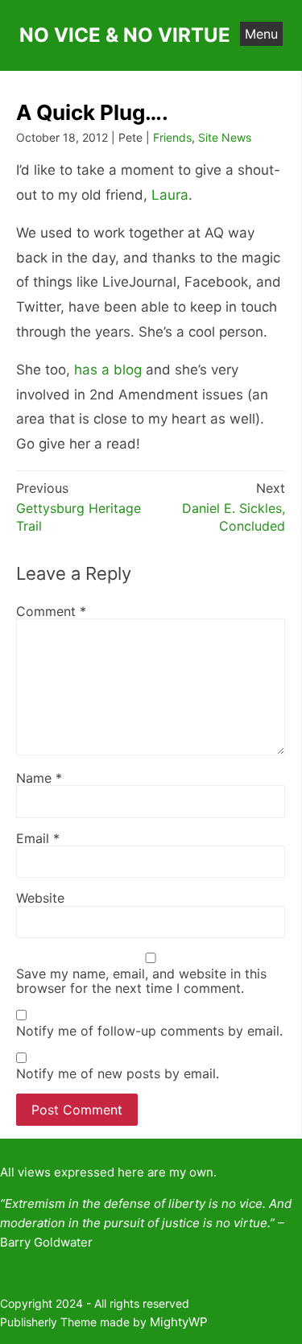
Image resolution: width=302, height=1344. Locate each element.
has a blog (108, 370)
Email (38, 838)
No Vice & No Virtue (124, 35)
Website (40, 898)
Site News (224, 137)
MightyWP (179, 1322)
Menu (261, 34)
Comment (51, 611)
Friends (172, 137)
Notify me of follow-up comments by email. (149, 1031)
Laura (169, 195)
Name (39, 778)
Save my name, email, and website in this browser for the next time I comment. (141, 981)
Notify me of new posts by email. (117, 1073)
